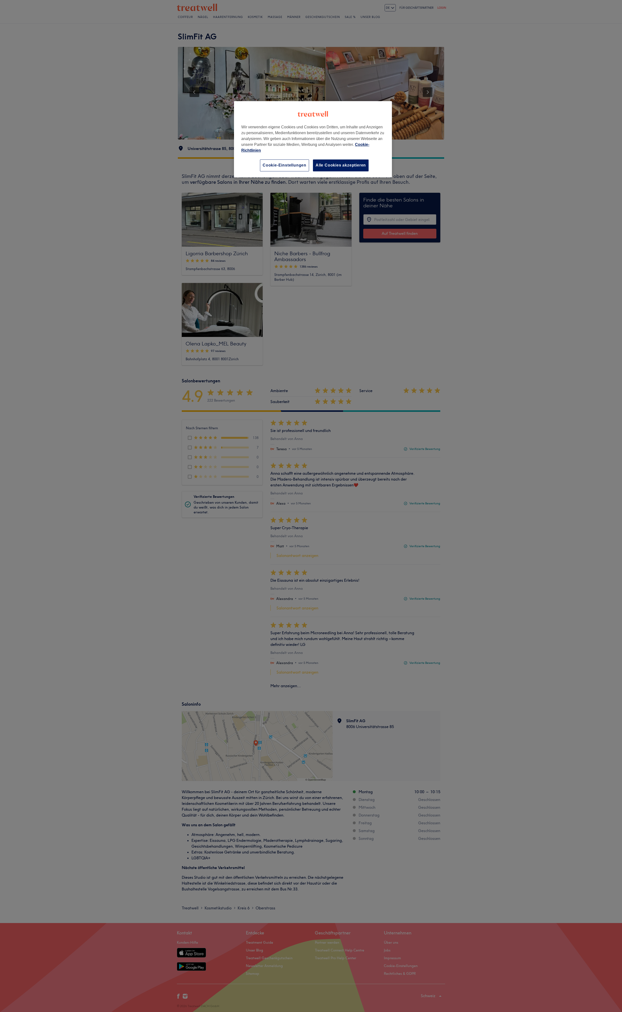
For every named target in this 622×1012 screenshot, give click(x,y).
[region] (313, 139)
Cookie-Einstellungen (284, 165)
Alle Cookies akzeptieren (341, 165)
